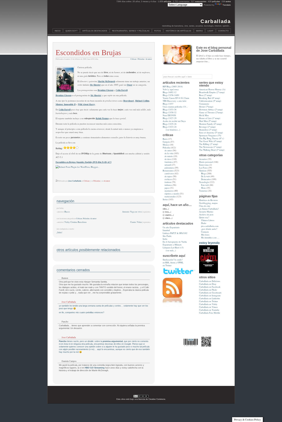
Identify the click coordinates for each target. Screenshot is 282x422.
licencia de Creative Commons (152, 399)
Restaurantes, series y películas (130, 31)
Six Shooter (95, 84)
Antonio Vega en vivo (132, 211)
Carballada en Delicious (209, 281)
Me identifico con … (210, 237)
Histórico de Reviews (208, 200)
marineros (169, 190)
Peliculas (141, 59)
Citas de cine (204, 205)
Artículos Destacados (94, 31)
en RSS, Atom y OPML (173, 262)
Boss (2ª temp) (205, 95)
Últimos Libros (207, 220)
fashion (168, 182)
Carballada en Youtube (209, 309)
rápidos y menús (172, 193)
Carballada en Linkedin (209, 298)
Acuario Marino (206, 211)
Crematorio (204, 103)
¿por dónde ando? (209, 228)
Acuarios (203, 159)
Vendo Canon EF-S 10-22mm (176, 98)
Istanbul (166, 230)
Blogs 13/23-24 (169, 126)
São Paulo (167, 236)
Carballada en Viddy (208, 304)
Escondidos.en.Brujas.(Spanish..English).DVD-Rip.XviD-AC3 (83, 162)
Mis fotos (205, 234)
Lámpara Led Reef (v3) (173, 247)
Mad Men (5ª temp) (208, 121)
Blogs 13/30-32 (169, 112)
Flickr (203, 223)
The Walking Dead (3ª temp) (211, 149)
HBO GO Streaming (95, 368)
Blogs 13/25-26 (169, 123)
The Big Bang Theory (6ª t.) (211, 138)
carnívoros (169, 173)
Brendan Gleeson (105, 90)
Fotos (157, 31)
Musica (166, 144)
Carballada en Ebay (207, 283)
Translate (227, 5)
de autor (149, 59)
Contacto (223, 31)
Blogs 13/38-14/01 (171, 95)
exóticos (168, 179)
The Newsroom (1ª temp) (210, 146)
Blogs (203, 173)
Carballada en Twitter (208, 301)
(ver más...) (171, 250)
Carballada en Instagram (210, 295)
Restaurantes (168, 170)
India (165, 238)
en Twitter (167, 265)
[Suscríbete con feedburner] (172, 306)
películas (216, 1)
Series (165, 199)
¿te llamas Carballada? (209, 208)
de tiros (168, 159)
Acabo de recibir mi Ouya (174, 121)
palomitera (169, 167)
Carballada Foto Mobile (209, 312)
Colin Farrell (122, 90)
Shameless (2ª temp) (208, 129)
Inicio (58, 31)
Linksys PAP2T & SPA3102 (175, 233)
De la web (205, 176)
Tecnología (204, 182)
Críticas (133, 59)
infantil (168, 164)
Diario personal (206, 161)
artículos (167, 1)
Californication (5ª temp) (210, 100)
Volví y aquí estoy (171, 89)
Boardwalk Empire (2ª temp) (212, 92)
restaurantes (200, 1)
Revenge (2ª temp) (207, 126)
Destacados (206, 179)
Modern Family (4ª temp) (210, 123)
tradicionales (170, 196)
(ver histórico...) (173, 129)
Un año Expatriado (171, 227)
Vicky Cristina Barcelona (75, 221)
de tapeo (168, 176)
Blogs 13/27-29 (169, 118)
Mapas (199, 31)
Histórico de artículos (178, 31)
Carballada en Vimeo (208, 307)
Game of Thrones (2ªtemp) (211, 112)
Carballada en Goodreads (210, 292)
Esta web (205, 184)
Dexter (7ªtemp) (206, 106)
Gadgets (166, 141)
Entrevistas (204, 164)
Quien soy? (71, 31)
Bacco (67, 211)
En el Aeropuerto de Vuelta (175, 241)
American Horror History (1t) (212, 89)
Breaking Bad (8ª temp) (209, 98)
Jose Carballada (69, 301)
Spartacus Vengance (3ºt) (210, 135)
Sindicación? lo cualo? (173, 259)
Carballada (215, 21)
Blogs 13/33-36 (169, 109)
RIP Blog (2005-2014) (173, 86)
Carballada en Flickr (208, 289)
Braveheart (128, 100)
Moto (203, 187)
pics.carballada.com (210, 226)
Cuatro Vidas (136, 221)
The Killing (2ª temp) (208, 144)
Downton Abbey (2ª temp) (211, 109)
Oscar (129, 84)
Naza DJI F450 (169, 115)
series (228, 1)
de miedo (169, 156)
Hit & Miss (204, 115)
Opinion (202, 170)
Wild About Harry (86, 104)
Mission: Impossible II (66, 104)
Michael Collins (142, 100)
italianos (168, 184)
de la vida (169, 153)
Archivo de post (206, 214)
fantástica (169, 161)
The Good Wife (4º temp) (210, 141)
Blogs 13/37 (168, 103)
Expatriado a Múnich (172, 244)
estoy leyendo (209, 242)
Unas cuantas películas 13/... (175, 106)
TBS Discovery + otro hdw (174, 100)
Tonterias (203, 190)
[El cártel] (208, 272)
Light (210, 31)
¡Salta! (59, 232)
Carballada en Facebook (209, 286)
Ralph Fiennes (102, 118)
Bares (165, 138)
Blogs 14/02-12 (169, 92)
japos (167, 187)
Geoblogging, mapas (208, 203)
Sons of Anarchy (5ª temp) (211, 132)
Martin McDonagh (106, 81)
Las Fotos (203, 167)
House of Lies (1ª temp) (209, 118)
